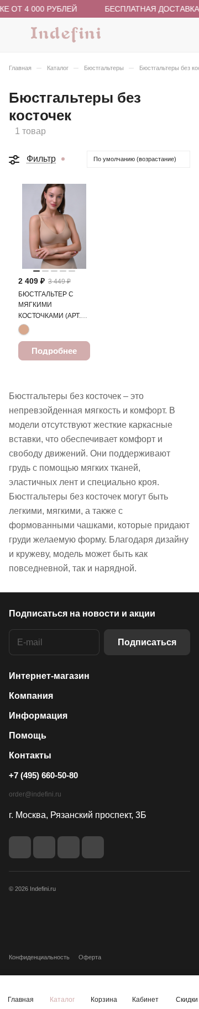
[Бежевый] (23, 329)
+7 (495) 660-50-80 (43, 775)
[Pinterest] (93, 847)
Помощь (27, 735)
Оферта (89, 957)
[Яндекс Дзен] (68, 847)
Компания (31, 695)
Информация (38, 715)
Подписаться (147, 642)
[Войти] (160, 34)
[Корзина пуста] (181, 34)
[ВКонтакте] (20, 847)
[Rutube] (44, 847)
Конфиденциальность (39, 957)
